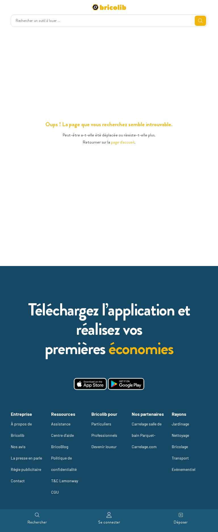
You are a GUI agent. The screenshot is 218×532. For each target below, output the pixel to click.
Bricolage (180, 446)
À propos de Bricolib (21, 429)
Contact (18, 480)
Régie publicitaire (26, 469)
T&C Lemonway (64, 480)
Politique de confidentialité (64, 464)
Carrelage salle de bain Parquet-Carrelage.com (147, 435)
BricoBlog (59, 446)
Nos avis (18, 446)
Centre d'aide (62, 435)
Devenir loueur (104, 446)
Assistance (60, 423)
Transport (180, 458)
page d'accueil (122, 142)
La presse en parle (26, 458)
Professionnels (104, 435)
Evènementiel (183, 469)
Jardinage (180, 423)
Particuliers (101, 423)
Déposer (181, 522)
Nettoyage (180, 435)
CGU (55, 492)
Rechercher (37, 522)
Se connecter (109, 522)
